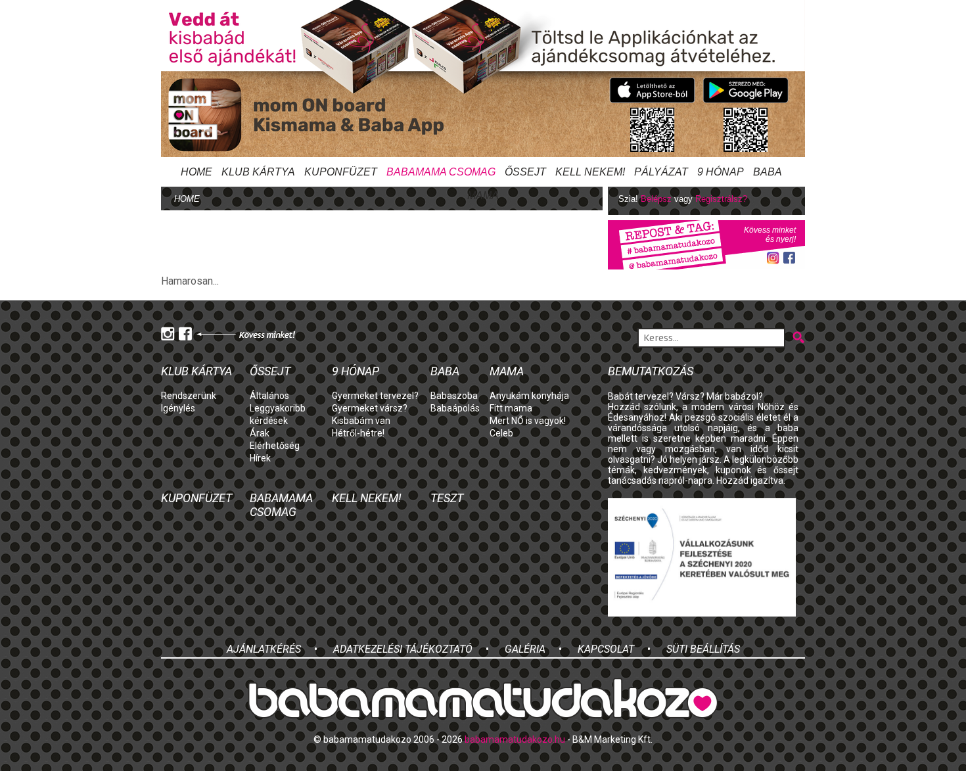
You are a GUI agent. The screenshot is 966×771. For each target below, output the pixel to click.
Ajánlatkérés (264, 649)
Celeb (501, 433)
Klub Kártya (258, 171)
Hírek (260, 458)
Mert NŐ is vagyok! (528, 420)
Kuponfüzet (340, 171)
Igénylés (178, 408)
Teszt (446, 498)
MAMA (483, 195)
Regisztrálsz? (721, 199)
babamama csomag (440, 171)
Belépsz (656, 199)
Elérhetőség (275, 445)
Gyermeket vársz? (369, 408)
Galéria (525, 649)
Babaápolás (455, 408)
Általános (269, 395)
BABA (767, 171)
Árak (259, 433)
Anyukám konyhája (529, 395)
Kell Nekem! (590, 171)
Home (196, 171)
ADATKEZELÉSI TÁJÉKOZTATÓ (402, 649)
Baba (444, 371)
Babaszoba (454, 395)
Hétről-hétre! (358, 433)
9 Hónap (720, 171)
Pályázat (661, 171)
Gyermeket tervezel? (375, 395)
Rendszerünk (188, 395)
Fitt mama (511, 408)
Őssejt (525, 171)
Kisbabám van (361, 420)
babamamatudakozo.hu (515, 739)
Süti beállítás (703, 649)
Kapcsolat (606, 649)
